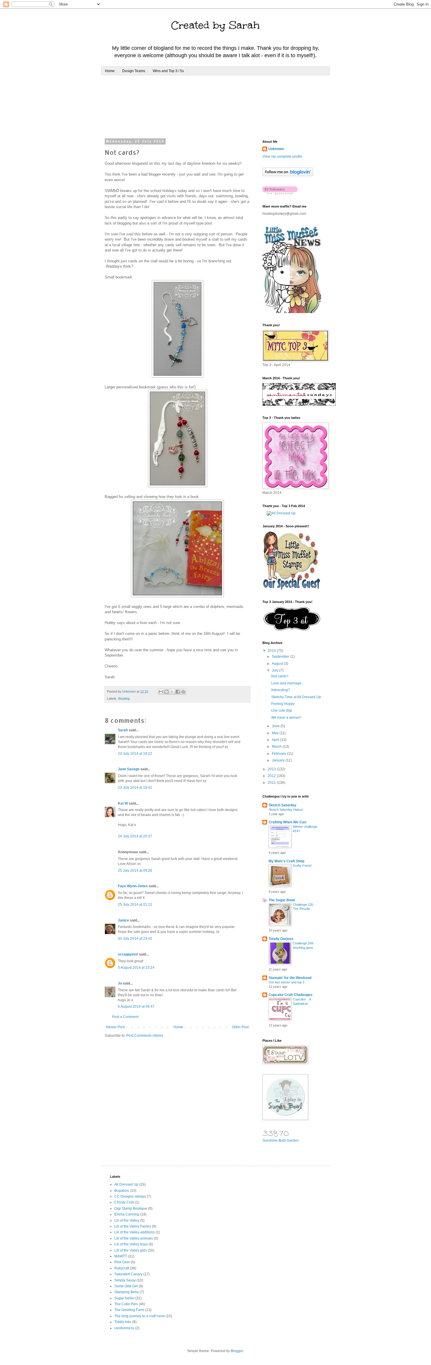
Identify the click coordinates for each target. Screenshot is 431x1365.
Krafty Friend (302, 865)
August (278, 664)
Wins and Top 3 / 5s (168, 71)
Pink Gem (122, 1262)
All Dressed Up (126, 1184)
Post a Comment (125, 1017)
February (279, 754)
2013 (272, 769)
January (279, 760)
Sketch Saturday (282, 805)
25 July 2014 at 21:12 (135, 904)
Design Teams (133, 71)
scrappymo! (128, 954)
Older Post (240, 1027)
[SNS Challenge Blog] (291, 630)
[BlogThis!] (166, 692)
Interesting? (280, 690)
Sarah (123, 730)
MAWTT (120, 1256)
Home (110, 71)
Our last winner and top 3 (286, 982)
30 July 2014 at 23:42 (135, 938)
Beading (124, 698)
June (276, 726)
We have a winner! (286, 717)
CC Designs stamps (130, 1196)
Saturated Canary (128, 1274)
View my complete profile (282, 156)
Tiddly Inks (122, 1322)
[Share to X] (172, 692)
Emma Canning (126, 1214)
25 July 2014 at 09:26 (135, 870)
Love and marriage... (287, 683)
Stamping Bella (126, 1292)
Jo (120, 983)
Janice (123, 920)
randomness (124, 1328)
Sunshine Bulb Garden (280, 1140)
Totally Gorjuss (281, 939)
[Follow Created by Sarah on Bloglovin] (287, 175)
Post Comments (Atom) (144, 1035)
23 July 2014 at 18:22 (135, 754)
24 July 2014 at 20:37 (135, 836)
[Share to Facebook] (178, 692)
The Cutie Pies (126, 1304)
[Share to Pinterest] (183, 692)
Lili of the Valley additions (134, 1232)
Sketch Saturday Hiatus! (286, 809)
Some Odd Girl (126, 1286)
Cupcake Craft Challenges (291, 995)
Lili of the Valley (126, 1220)
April (276, 740)
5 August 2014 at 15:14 (136, 967)
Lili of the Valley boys (131, 1244)
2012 (272, 776)
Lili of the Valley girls (130, 1250)
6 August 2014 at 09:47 (136, 1006)
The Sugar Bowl (282, 900)
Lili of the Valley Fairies (132, 1226)
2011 (272, 783)
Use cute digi (281, 710)
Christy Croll (124, 1202)
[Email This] (161, 692)
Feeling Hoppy (283, 704)
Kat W (123, 803)
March (277, 746)
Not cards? (280, 676)
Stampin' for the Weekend (290, 978)
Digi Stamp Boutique (130, 1208)
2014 (272, 651)
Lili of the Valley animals (133, 1238)
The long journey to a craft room (139, 1316)
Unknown (276, 149)
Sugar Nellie (124, 1298)
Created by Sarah (215, 25)
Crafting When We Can (287, 822)
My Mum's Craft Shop (286, 861)
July (275, 670)
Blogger (237, 1351)
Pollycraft (121, 1268)
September (281, 657)
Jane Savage (129, 769)
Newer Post (115, 1027)
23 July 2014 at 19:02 (135, 788)
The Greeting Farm (129, 1310)
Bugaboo (121, 1191)
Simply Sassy (125, 1280)
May (275, 733)
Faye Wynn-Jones (133, 886)
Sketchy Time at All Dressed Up (296, 697)
